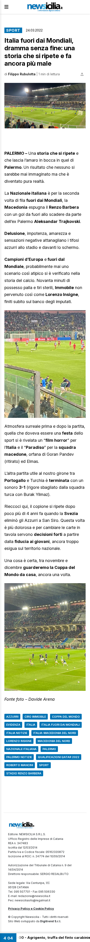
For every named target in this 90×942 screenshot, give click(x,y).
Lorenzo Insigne (19, 741)
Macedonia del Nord (54, 741)
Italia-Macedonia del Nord (54, 733)
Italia (30, 724)
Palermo (49, 749)
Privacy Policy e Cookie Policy (31, 908)
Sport (13, 30)
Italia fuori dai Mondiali (60, 724)
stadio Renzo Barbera (23, 773)
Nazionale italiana (21, 749)
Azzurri (12, 716)
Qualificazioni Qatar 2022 (58, 757)
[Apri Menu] (6, 7)
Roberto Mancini (19, 765)
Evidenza (13, 724)
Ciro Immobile (35, 716)
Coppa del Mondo (66, 716)
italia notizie (16, 733)
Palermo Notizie (19, 757)
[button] (45, 105)
